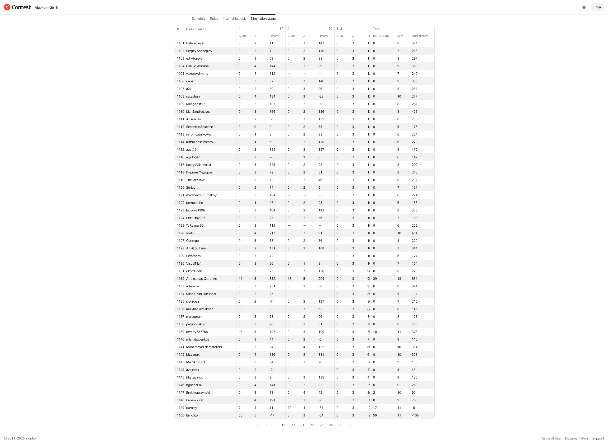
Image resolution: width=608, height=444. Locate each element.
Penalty (274, 35)
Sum (400, 35)
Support (598, 438)
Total (376, 29)
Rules (214, 18)
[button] (196, 29)
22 (312, 425)
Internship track (234, 18)
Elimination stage (263, 18)
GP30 (242, 35)
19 (283, 425)
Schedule (198, 18)
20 (293, 425)
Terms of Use (550, 438)
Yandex (30, 438)
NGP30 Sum (381, 35)
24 (331, 425)
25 (340, 425)
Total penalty (420, 35)
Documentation (576, 438)
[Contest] (17, 7)
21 (302, 425)
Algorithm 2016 (46, 7)
